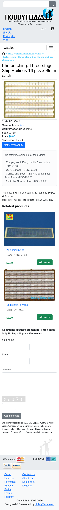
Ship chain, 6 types (17, 305)
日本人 (7, 32)
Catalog (9, 47)
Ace (39, 53)
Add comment (11, 415)
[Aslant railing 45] (29, 229)
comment (7, 369)
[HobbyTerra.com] (29, 13)
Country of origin (12, 129)
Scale (5, 132)
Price (5, 136)
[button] (39, 28)
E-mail (5, 354)
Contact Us (28, 474)
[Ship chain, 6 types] (29, 285)
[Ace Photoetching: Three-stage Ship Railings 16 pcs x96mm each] (29, 99)
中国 (5, 40)
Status (6, 140)
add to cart (45, 262)
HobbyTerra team (44, 504)
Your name (8, 340)
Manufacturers (10, 125)
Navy (10, 53)
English (7, 29)
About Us (27, 478)
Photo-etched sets (25, 53)
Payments (10, 482)
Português (9, 36)
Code (5, 121)
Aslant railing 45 (15, 250)
